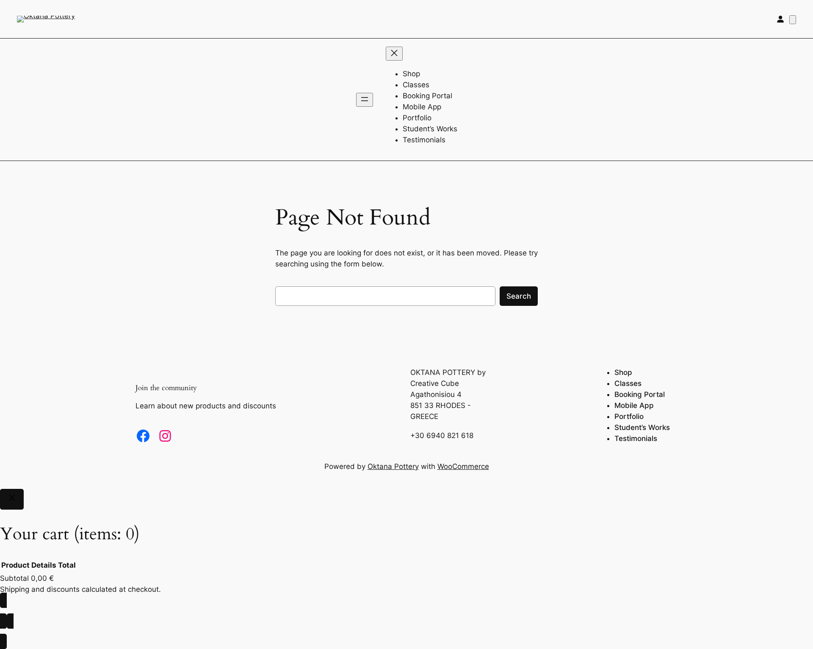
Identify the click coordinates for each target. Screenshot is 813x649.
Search (518, 296)
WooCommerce (463, 466)
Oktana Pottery (393, 466)
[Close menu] (394, 54)
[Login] (780, 19)
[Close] (12, 499)
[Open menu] (364, 100)
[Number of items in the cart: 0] (792, 19)
